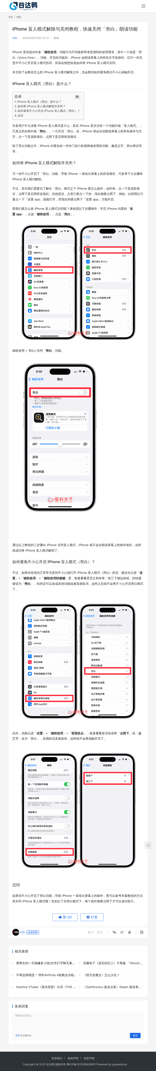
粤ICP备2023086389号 (81, 1064)
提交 (135, 1035)
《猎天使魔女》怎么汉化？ (101, 975)
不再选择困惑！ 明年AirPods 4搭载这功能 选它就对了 (46, 975)
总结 (20, 115)
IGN (14, 37)
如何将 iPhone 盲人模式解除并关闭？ (42, 106)
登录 (17, 1035)
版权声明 (73, 1058)
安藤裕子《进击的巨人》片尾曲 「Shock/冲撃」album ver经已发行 (113, 963)
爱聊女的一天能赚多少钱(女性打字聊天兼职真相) (46, 963)
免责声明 (89, 1058)
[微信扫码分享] (114, 932)
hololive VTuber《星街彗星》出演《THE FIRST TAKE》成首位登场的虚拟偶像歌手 (46, 987)
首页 (11, 17)
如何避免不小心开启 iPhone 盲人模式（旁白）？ (49, 111)
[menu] (143, 6)
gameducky (119, 1064)
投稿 (56, 37)
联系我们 (57, 1058)
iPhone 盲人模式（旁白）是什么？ (39, 101)
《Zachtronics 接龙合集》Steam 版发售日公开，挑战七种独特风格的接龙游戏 (113, 987)
